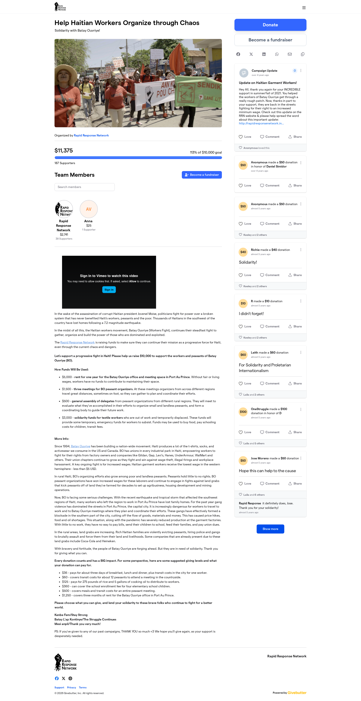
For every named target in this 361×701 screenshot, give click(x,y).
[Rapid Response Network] (60, 6)
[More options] (301, 70)
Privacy (71, 687)
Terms (82, 687)
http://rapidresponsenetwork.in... (261, 123)
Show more (270, 529)
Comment (272, 136)
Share (298, 136)
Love (247, 136)
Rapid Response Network (91, 135)
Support (59, 687)
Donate (270, 24)
